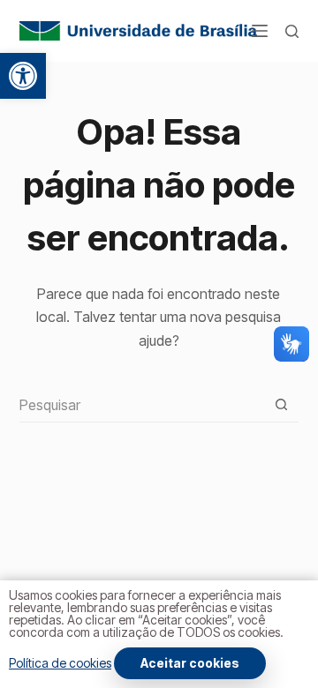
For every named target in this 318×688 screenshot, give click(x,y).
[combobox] (142, 405)
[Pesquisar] (292, 31)
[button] (23, 76)
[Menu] (260, 31)
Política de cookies (60, 662)
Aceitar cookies (189, 662)
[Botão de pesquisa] (281, 404)
